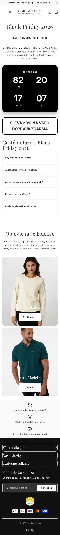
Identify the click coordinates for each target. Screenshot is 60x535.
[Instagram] (33, 530)
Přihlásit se (46, 487)
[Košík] (56, 12)
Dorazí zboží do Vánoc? (17, 194)
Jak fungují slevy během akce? (21, 169)
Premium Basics (33, 523)
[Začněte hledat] (10, 12)
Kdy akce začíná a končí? (18, 157)
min (18, 105)
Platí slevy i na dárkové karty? (20, 206)
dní (18, 86)
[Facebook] (27, 530)
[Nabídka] (6, 12)
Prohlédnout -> (30, 317)
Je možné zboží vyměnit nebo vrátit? (24, 182)
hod (42, 86)
